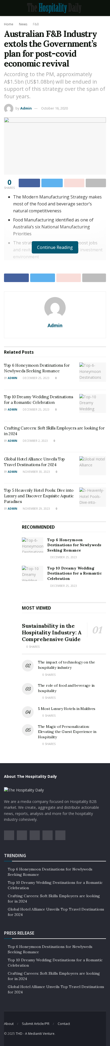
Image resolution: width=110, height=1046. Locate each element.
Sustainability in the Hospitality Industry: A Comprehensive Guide (52, 632)
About (9, 1023)
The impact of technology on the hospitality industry (66, 665)
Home (8, 24)
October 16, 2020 (54, 108)
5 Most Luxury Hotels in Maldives (66, 708)
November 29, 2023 (36, 508)
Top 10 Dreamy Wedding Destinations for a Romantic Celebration (74, 573)
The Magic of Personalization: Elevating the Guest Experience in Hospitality (67, 731)
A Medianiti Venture (39, 1033)
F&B (36, 24)
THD (19, 1033)
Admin (26, 108)
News (23, 24)
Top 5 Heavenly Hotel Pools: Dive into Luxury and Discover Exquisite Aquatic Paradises (39, 496)
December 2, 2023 (35, 441)
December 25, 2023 (35, 378)
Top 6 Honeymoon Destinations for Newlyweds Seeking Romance (74, 545)
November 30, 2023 (36, 472)
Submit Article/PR (35, 1023)
